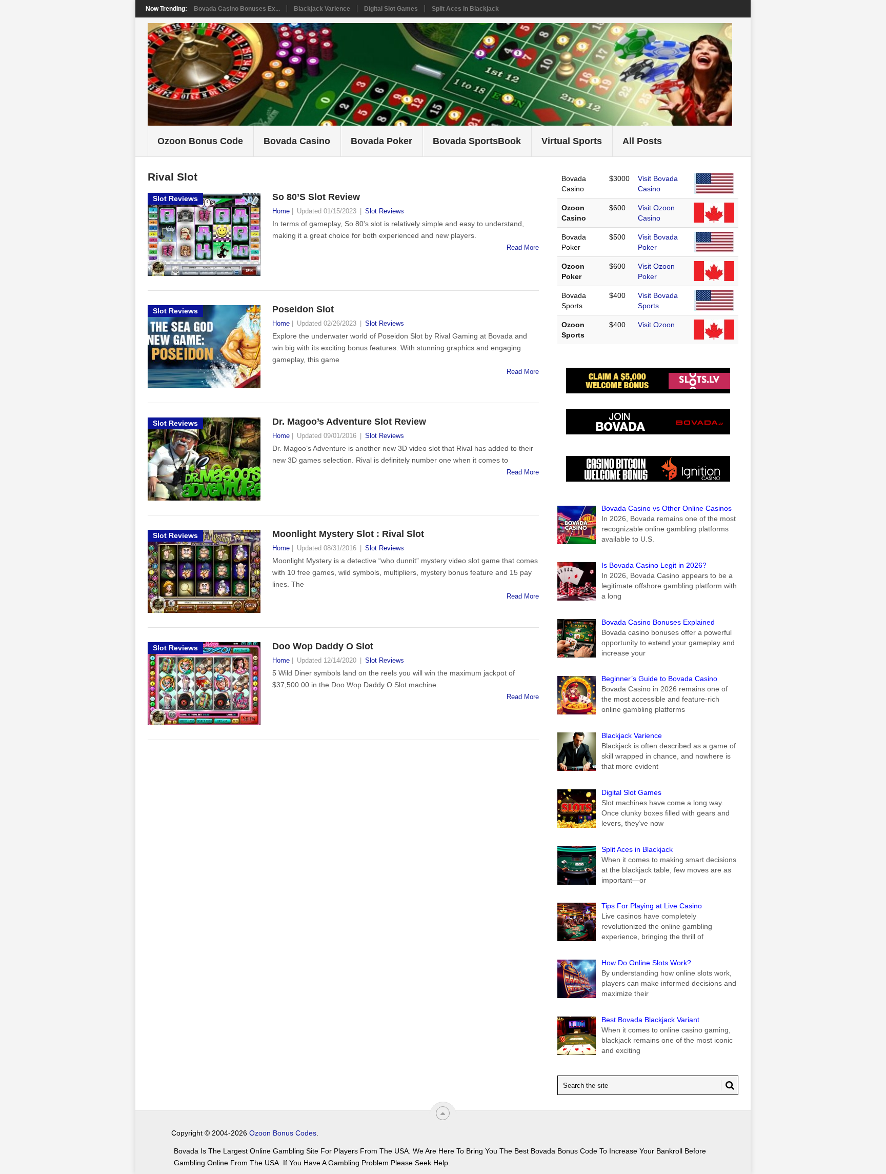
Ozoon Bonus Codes (282, 1133)
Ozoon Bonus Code (200, 141)
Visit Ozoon (656, 325)
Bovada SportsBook (477, 141)
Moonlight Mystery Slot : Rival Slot (348, 534)
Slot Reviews (384, 211)
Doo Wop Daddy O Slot (322, 646)
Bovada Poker (381, 141)
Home (281, 211)
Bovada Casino (297, 141)
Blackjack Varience (322, 8)
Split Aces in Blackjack (465, 8)
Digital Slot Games (391, 8)
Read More (523, 247)
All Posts (642, 141)
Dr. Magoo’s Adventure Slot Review (349, 421)
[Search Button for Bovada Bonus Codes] (727, 1085)
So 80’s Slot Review (316, 197)
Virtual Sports (571, 141)
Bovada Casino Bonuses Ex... (237, 8)
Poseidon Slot (303, 309)
